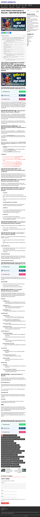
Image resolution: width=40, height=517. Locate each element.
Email (2, 493)
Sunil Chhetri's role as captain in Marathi (9, 454)
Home (2, 5)
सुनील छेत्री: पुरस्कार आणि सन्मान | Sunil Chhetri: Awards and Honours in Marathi (14, 56)
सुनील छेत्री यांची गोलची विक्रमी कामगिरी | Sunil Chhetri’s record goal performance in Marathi (14, 52)
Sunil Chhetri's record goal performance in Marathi (11, 452)
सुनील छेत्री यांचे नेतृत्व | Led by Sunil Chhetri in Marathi (11, 57)
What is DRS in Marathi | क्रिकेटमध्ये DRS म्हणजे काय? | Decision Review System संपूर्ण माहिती (32, 27)
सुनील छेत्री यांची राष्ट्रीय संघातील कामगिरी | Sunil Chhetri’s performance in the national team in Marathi (13, 46)
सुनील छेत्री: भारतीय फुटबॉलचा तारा (15, 466)
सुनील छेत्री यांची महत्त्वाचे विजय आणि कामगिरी (19, 462)
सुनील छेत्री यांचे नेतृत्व (15, 464)
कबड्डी (13, 5)
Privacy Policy (11, 7)
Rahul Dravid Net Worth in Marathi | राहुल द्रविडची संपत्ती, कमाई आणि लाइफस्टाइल (33, 30)
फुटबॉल (17, 5)
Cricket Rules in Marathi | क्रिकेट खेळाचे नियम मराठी (11, 166)
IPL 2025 (28, 35)
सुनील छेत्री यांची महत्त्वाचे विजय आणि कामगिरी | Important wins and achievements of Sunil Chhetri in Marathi (14, 50)
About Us (6, 5)
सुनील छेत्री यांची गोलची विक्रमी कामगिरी (6, 460)
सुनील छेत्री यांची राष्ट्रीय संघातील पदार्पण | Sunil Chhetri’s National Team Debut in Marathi (14, 48)
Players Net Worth (4, 7)
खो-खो (22, 5)
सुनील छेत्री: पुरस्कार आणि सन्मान (6, 466)
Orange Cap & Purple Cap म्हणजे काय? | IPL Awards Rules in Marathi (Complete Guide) (33, 23)
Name (2, 490)
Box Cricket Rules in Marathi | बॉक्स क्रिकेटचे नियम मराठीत (12, 163)
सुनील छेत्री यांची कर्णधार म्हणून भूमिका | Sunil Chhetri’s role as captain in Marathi (13, 53)
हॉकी (19, 5)
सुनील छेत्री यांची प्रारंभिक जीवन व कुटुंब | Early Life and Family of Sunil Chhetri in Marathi (14, 42)
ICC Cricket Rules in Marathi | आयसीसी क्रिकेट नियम (11, 158)
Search (28, 10)
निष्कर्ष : (5, 58)
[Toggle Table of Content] (23, 36)
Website (2, 496)
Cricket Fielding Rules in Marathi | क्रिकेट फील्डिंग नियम (12, 162)
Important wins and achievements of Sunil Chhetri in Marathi (13, 439)
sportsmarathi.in (12, 15)
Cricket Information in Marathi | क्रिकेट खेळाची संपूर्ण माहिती (13, 156)
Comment (2, 482)
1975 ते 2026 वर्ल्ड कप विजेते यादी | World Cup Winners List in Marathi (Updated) (32, 16)
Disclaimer (18, 7)
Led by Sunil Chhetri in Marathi (7, 441)
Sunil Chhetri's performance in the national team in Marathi (13, 450)
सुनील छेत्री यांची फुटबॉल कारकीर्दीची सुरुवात (7, 462)
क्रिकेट (10, 5)
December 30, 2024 (5, 15)
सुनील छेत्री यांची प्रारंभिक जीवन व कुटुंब (17, 460)
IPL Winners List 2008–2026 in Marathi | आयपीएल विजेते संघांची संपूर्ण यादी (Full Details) (32, 20)
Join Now (22, 91)
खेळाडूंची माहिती (30, 5)
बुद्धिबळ (26, 5)
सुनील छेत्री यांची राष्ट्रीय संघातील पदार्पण (6, 464)
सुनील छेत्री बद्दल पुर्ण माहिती (5, 458)
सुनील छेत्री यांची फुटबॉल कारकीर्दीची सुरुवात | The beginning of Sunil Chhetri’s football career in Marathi (14, 44)
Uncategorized (29, 37)
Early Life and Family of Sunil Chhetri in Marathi (10, 437)
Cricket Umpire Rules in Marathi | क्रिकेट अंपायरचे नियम (12, 164)
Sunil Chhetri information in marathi (8, 443)
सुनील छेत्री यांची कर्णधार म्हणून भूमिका (14, 458)
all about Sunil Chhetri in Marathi (10, 435)
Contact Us (24, 7)
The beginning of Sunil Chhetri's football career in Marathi (13, 456)
